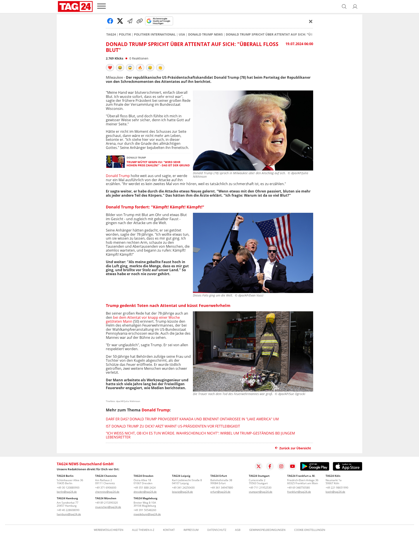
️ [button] (110, 67)
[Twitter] (259, 466)
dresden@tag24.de (145, 492)
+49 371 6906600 (105, 487)
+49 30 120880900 (68, 487)
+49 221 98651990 (337, 487)
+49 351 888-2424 (145, 487)
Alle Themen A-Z (143, 530)
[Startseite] (75, 6)
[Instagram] (281, 466)
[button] (355, 6)
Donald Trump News (205, 34)
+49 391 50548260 (145, 510)
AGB (237, 530)
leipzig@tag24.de (182, 492)
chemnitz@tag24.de (107, 492)
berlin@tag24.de (67, 492)
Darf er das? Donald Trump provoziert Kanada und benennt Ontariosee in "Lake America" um (192, 419)
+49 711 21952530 (260, 487)
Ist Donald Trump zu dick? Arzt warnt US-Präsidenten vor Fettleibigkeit (173, 426)
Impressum (191, 530)
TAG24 (111, 34)
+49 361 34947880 (221, 487)
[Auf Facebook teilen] (110, 21)
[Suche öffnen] (344, 6)
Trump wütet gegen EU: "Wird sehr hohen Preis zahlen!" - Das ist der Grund (158, 163)
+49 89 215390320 (106, 502)
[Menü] (101, 6)
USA (182, 34)
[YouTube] (293, 466)
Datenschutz (216, 530)
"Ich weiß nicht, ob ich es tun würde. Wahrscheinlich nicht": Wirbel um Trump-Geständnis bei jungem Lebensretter (200, 435)
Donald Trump (118, 175)
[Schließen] (310, 21)
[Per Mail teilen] (129, 21)
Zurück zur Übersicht (295, 448)
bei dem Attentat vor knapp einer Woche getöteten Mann (143, 319)
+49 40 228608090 (68, 510)
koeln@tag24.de (335, 492)
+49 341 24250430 (183, 487)
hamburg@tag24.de (69, 514)
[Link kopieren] (139, 21)
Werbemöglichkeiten (108, 530)
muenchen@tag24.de (108, 507)
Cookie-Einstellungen (309, 530)
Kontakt (169, 530)
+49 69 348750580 (298, 487)
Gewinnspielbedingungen (267, 530)
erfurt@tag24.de (220, 492)
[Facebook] (270, 466)
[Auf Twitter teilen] (120, 21)
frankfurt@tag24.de (299, 492)
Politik (125, 34)
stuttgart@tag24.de (260, 492)
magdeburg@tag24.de (147, 514)
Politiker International (155, 34)
